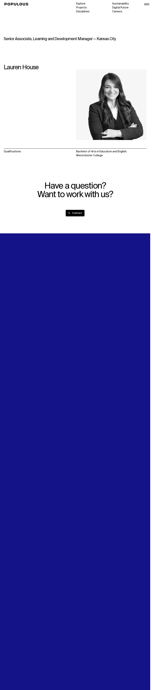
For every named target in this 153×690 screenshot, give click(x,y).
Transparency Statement (19, 671)
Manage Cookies (14, 675)
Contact (81, 343)
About (44, 332)
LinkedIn (117, 332)
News (79, 339)
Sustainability (120, 3)
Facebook (118, 339)
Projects (81, 7)
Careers (117, 11)
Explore (80, 3)
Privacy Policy (12, 663)
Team (43, 336)
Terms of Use (12, 667)
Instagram (118, 336)
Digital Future (120, 7)
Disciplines (83, 11)
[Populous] (18, 4)
